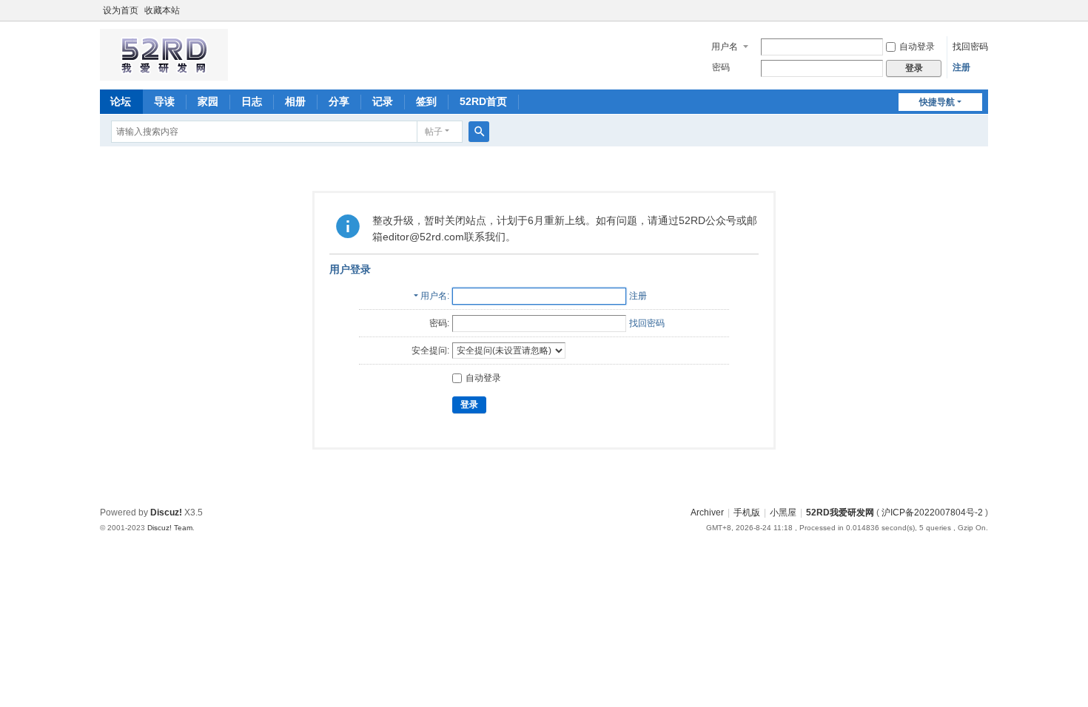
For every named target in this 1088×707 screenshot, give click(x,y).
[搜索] (479, 131)
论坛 (120, 101)
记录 (382, 101)
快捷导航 (937, 102)
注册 (961, 67)
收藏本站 (162, 10)
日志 (251, 101)
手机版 (746, 512)
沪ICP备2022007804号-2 (932, 512)
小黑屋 (783, 512)
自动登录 (917, 46)
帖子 (434, 131)
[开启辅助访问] (984, 10)
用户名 (724, 46)
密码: (439, 323)
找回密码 (970, 46)
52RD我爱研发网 (840, 512)
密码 (721, 67)
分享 (339, 101)
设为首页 (120, 10)
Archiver (707, 512)
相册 (295, 101)
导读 (164, 101)
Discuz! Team (169, 528)
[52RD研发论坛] (164, 74)
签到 (426, 101)
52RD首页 (483, 101)
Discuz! (166, 512)
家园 (208, 101)
